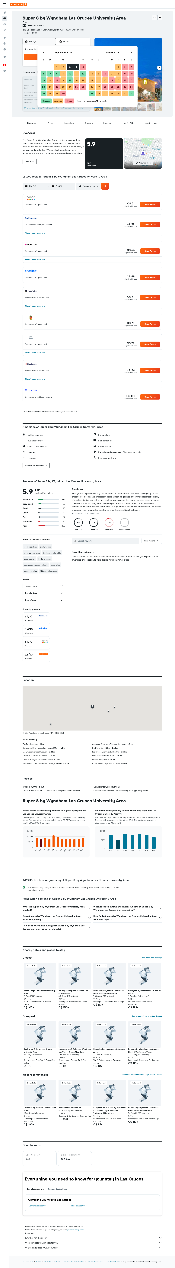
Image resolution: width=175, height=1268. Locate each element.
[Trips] (4, 57)
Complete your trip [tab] (35, 1189)
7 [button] (50, 73)
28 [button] (50, 93)
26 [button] (83, 86)
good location (29, 559)
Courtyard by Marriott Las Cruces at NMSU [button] (144, 992)
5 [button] (83, 67)
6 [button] (43, 73)
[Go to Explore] (4, 38)
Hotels (38, 1262)
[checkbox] (36, 618)
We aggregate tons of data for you (41, 1242)
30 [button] (63, 93)
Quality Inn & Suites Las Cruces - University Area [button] (38, 1050)
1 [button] (56, 67)
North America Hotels (52, 1262)
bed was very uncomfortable (36, 565)
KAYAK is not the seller (35, 1237)
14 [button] (50, 80)
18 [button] (76, 80)
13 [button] (44, 80)
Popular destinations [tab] (57, 1189)
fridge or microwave (48, 571)
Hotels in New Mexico (95, 1262)
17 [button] (70, 80)
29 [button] (57, 93)
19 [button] (83, 80)
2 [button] (63, 67)
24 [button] (70, 86)
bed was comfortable (52, 553)
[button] (5, 4)
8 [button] (56, 73)
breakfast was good (32, 553)
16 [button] (63, 80)
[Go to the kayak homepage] (18, 4)
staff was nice (45, 547)
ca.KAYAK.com (28, 1262)
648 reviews (38, 25)
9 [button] (63, 73)
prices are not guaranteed (76, 1230)
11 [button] (76, 73)
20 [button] (43, 86)
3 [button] (70, 67)
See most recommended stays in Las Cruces (142, 1074)
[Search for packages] (4, 30)
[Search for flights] (4, 12)
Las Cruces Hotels (113, 1262)
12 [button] (83, 73)
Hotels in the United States (74, 1262)
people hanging (30, 571)
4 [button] (76, 67)
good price (55, 565)
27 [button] (44, 93)
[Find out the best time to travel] (4, 49)
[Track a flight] (4, 43)
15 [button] (57, 80)
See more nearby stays (152, 957)
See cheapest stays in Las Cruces (147, 1016)
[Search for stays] (4, 18)
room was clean (30, 547)
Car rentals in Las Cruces (39, 1206)
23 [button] (63, 86)
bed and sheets (44, 559)
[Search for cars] (4, 24)
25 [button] (76, 86)
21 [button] (50, 86)
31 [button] (131, 93)
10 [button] (70, 73)
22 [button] (57, 86)
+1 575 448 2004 (31, 33)
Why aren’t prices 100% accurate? (41, 1247)
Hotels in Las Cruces (79, 1206)
